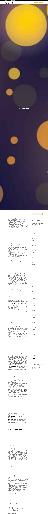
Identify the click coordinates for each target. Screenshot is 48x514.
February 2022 (34, 281)
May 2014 (33, 334)
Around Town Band (17, 303)
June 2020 (33, 305)
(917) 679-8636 (7, 0)
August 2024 (33, 252)
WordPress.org (34, 355)
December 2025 (34, 235)
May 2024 (33, 257)
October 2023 (33, 264)
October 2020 (33, 298)
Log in (33, 350)
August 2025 (33, 240)
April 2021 (33, 288)
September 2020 (34, 300)
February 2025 (34, 245)
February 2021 (34, 291)
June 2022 (33, 276)
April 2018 (33, 310)
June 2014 (33, 332)
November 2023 (34, 262)
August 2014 (33, 329)
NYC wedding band (23, 321)
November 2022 (34, 267)
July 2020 (33, 303)
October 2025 (33, 238)
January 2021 (33, 293)
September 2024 (34, 250)
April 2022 (33, 279)
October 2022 (33, 269)
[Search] (42, 214)
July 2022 (33, 274)
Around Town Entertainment (12, 288)
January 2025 (33, 247)
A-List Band (20, 399)
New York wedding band (12, 416)
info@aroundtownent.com (12, 0)
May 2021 (33, 286)
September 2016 (34, 312)
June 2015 (33, 320)
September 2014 (34, 327)
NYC (32, 342)
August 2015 (33, 317)
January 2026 (33, 233)
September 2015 (34, 315)
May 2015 (33, 322)
